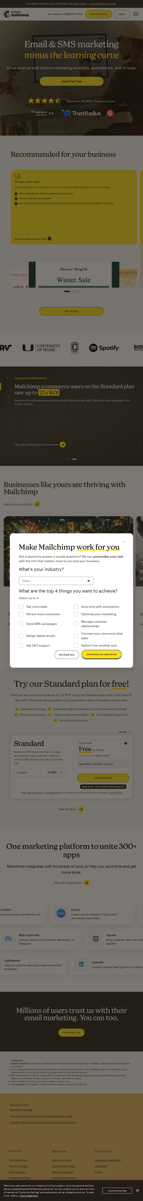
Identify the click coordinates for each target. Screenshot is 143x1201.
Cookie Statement (29, 1195)
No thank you (66, 654)
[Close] (124, 542)
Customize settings (117, 1190)
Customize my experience (101, 654)
